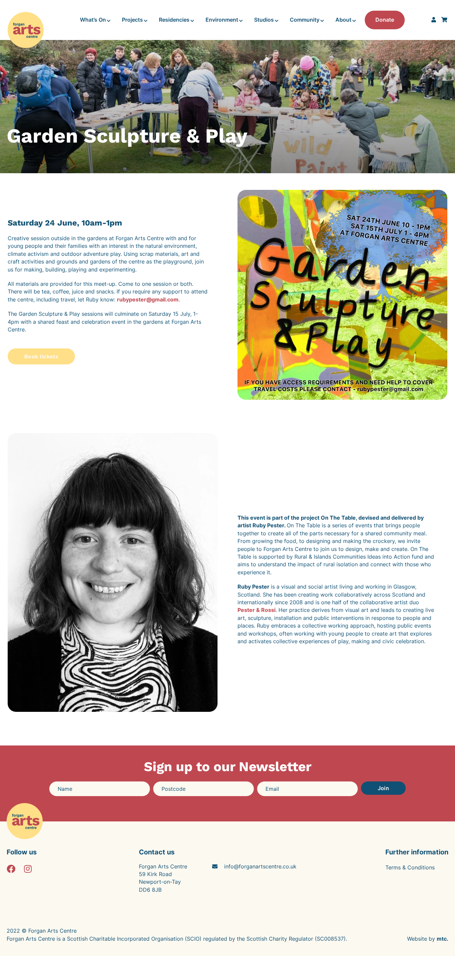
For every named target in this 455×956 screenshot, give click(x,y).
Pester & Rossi (256, 610)
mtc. (442, 938)
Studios (264, 19)
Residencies (174, 19)
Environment (222, 19)
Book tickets (41, 356)
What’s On (93, 19)
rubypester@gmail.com (148, 299)
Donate (384, 19)
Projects (132, 19)
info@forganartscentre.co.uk (260, 866)
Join (383, 788)
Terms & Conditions (410, 867)
